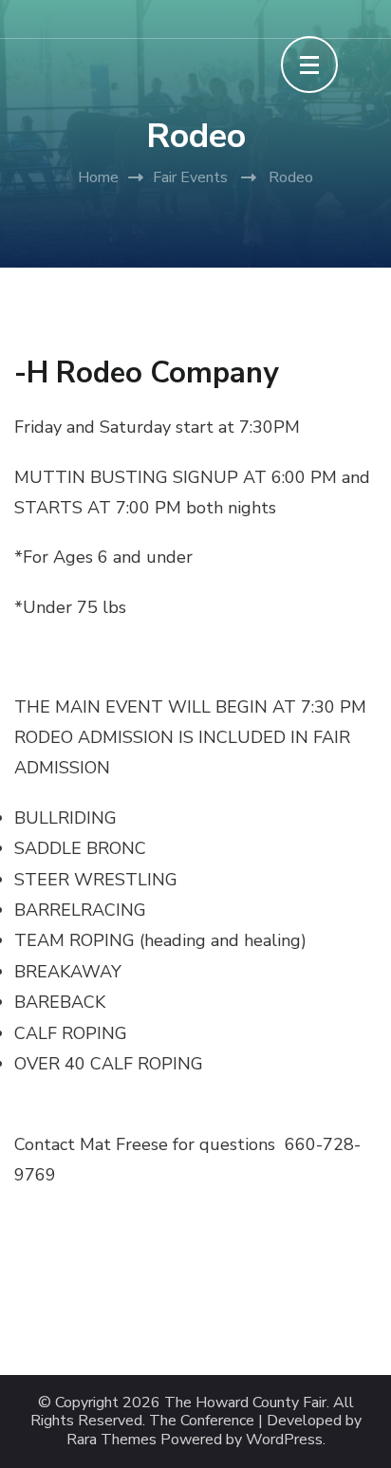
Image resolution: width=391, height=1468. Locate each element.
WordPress (284, 1440)
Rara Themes (111, 1440)
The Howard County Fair (245, 1403)
